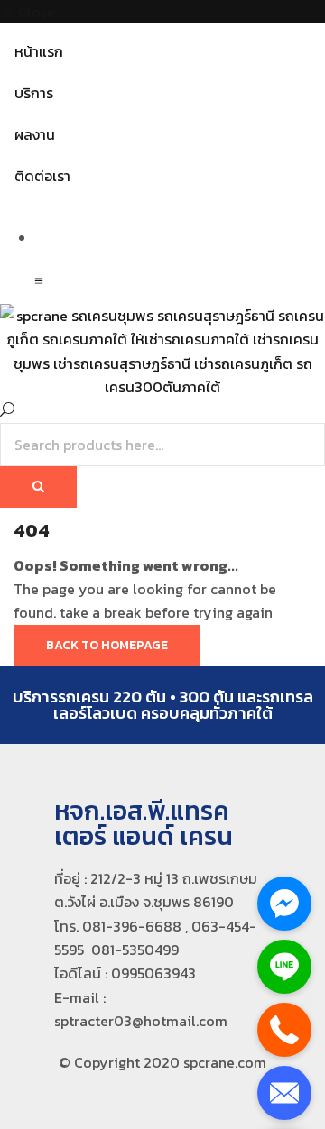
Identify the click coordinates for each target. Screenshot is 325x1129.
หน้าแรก (38, 51)
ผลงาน (34, 134)
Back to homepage (107, 645)
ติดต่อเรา (42, 176)
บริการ (33, 93)
